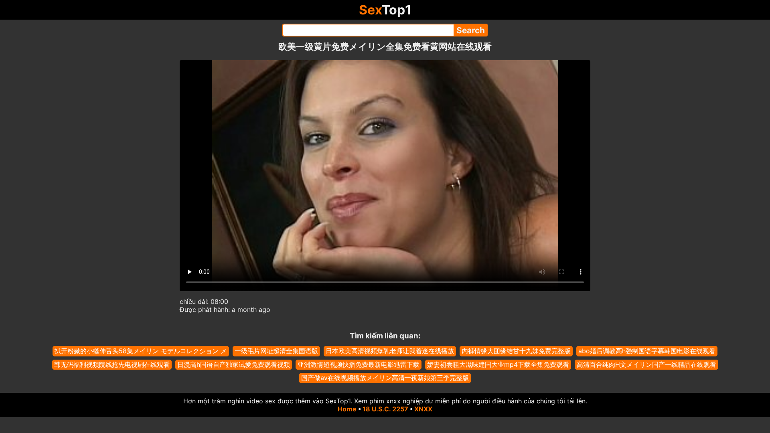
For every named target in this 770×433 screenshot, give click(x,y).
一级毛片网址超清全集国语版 (276, 351)
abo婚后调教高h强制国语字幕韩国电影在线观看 (646, 351)
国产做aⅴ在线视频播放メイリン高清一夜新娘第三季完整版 (385, 378)
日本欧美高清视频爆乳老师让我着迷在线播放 (390, 351)
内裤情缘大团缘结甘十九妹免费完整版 (516, 351)
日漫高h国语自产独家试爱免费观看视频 (233, 364)
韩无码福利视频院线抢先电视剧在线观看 (112, 364)
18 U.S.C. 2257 (385, 409)
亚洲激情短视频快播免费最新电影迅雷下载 (358, 364)
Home (347, 409)
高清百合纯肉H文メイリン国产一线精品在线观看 (646, 364)
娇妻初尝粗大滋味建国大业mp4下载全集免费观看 (498, 364)
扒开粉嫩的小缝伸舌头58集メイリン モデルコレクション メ (141, 351)
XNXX (423, 409)
